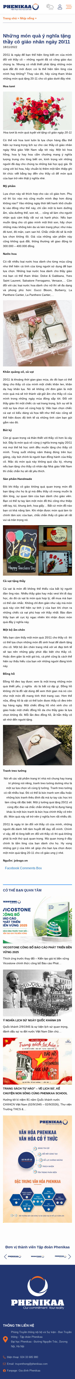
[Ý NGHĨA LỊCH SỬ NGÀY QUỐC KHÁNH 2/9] (37, 993)
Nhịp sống (27, 18)
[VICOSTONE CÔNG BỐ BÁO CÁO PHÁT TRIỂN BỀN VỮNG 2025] (37, 920)
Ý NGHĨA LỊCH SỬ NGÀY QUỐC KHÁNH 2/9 (32, 1020)
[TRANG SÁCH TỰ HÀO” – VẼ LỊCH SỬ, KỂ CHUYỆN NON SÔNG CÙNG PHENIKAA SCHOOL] (37, 1061)
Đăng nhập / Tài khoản (60, 7)
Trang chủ (10, 18)
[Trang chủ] (21, 7)
